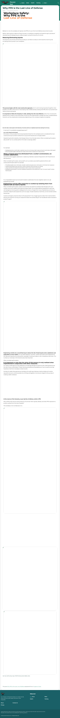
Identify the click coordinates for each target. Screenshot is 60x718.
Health (32, 2)
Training (38, 2)
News (27, 2)
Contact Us (15, 702)
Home (22, 2)
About (2, 702)
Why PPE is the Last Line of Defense (16, 686)
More (45, 2)
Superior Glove (37, 686)
